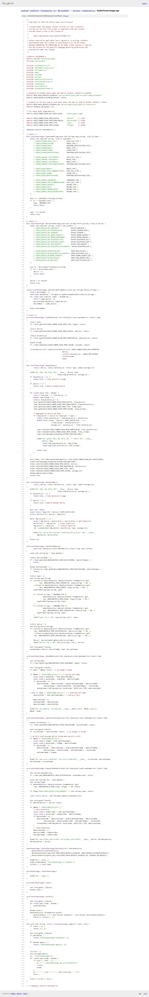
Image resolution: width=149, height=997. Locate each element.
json (145, 993)
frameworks (46, 10)
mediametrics (88, 10)
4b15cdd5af (63, 10)
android (24, 10)
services (76, 10)
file (66, 16)
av (55, 10)
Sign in (144, 3)
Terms (25, 994)
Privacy (19, 994)
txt (140, 993)
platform (34, 10)
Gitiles (13, 994)
